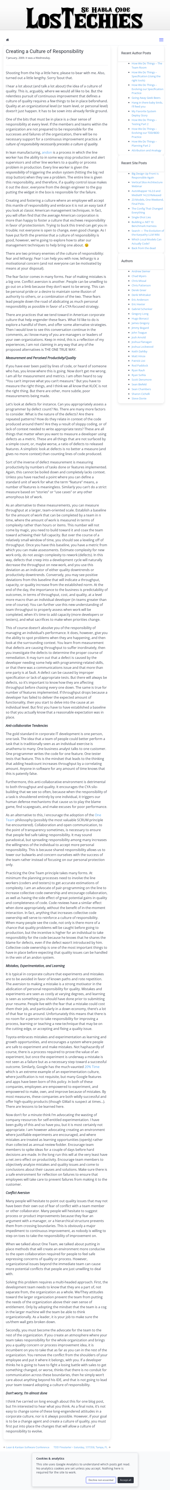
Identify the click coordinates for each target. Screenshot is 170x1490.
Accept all (125, 1480)
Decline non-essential (101, 1480)
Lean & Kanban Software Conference (27, 1447)
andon (47, 152)
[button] (161, 40)
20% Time (92, 1066)
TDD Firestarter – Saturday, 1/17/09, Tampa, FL (80, 1447)
